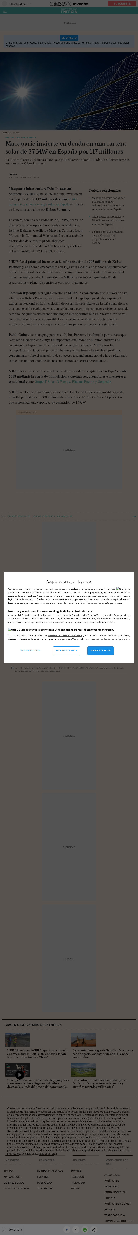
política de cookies (92, 602)
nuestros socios (53, 588)
